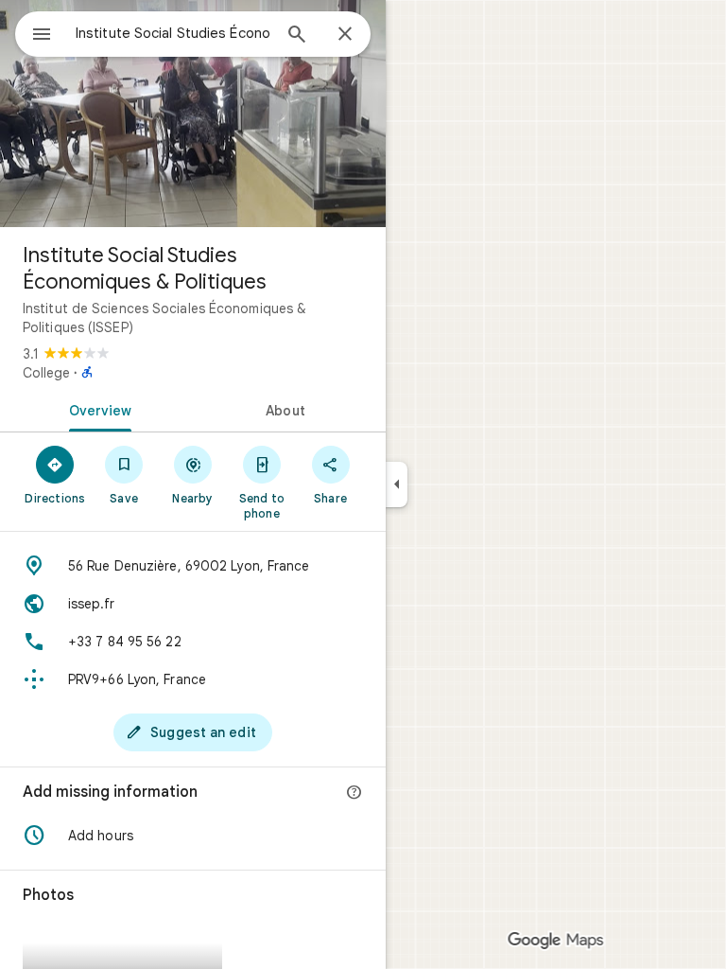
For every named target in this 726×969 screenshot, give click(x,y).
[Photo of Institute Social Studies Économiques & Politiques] (193, 113)
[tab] (96, 409)
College (46, 372)
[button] (193, 835)
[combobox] (173, 33)
